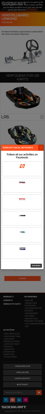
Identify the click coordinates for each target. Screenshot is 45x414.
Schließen (36, 266)
